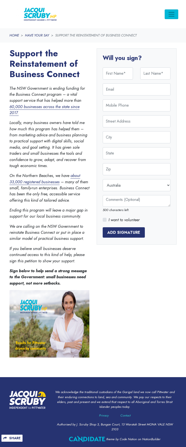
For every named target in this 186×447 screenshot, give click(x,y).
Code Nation (128, 439)
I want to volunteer (124, 220)
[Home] (34, 14)
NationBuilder (151, 439)
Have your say (37, 35)
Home (14, 35)
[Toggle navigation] (171, 14)
